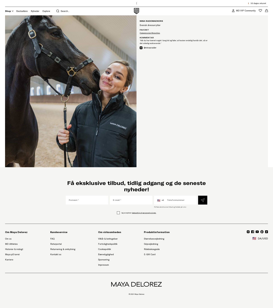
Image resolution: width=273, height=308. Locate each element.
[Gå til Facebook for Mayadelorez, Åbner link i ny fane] (252, 231)
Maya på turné (12, 254)
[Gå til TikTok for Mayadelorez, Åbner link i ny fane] (266, 231)
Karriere (9, 259)
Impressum (103, 264)
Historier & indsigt (14, 249)
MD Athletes (11, 244)
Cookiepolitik (104, 249)
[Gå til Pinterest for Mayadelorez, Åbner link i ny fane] (262, 231)
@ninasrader (150, 47)
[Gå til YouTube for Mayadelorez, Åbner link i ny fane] (257, 231)
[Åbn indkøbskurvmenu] (266, 10)
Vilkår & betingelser (108, 238)
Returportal (62, 243)
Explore (46, 11)
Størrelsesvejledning (154, 238)
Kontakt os (55, 254)
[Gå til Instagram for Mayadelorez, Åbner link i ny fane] (248, 231)
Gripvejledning (151, 244)
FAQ (52, 238)
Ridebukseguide (152, 249)
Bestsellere (22, 11)
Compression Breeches (150, 33)
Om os (8, 238)
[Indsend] (202, 200)
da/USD (260, 238)
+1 (160, 200)
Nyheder (35, 11)
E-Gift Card (149, 254)
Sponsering (103, 259)
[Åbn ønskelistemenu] (260, 10)
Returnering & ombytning (62, 249)
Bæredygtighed (106, 254)
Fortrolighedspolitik (107, 244)
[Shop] (12, 11)
